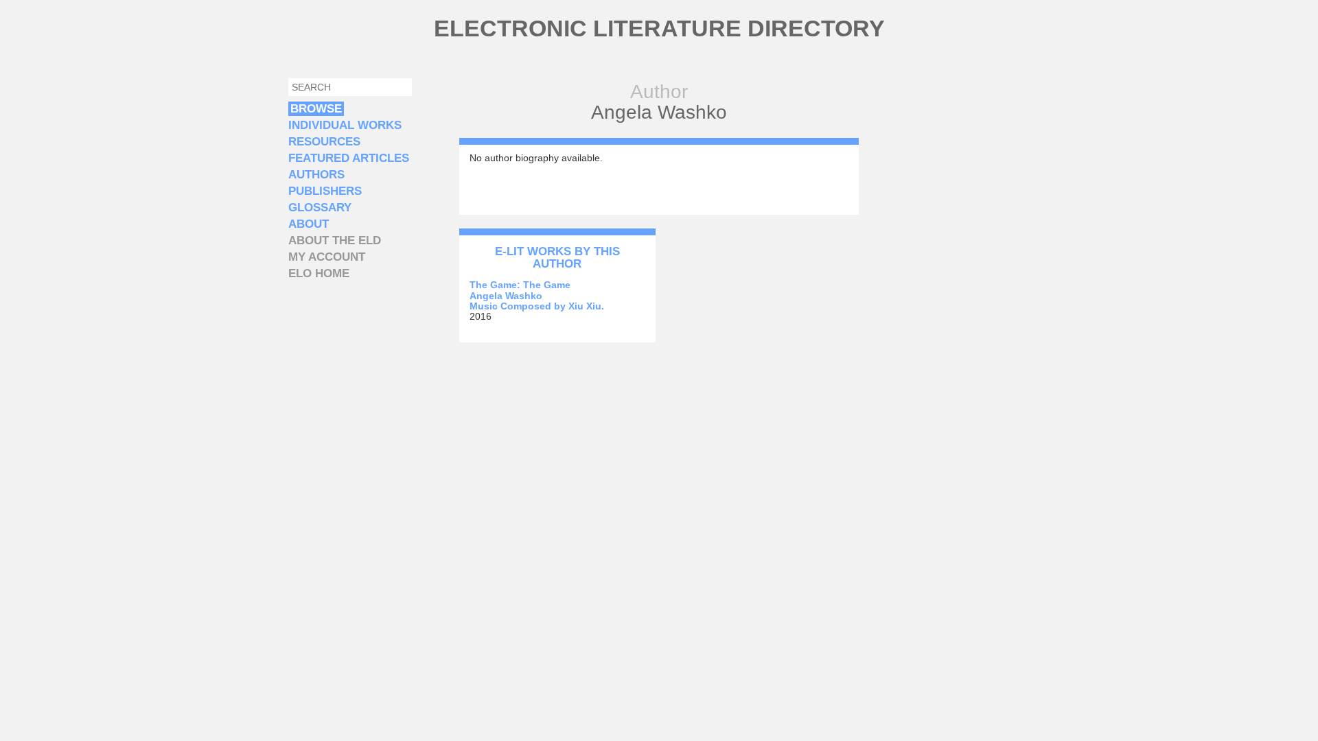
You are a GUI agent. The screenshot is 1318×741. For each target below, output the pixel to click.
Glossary (319, 207)
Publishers (325, 191)
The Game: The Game (520, 284)
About (308, 224)
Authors (316, 174)
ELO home (318, 273)
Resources (324, 141)
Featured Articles (348, 158)
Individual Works (345, 125)
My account (326, 256)
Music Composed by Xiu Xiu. (537, 306)
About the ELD (334, 240)
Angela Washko (506, 295)
